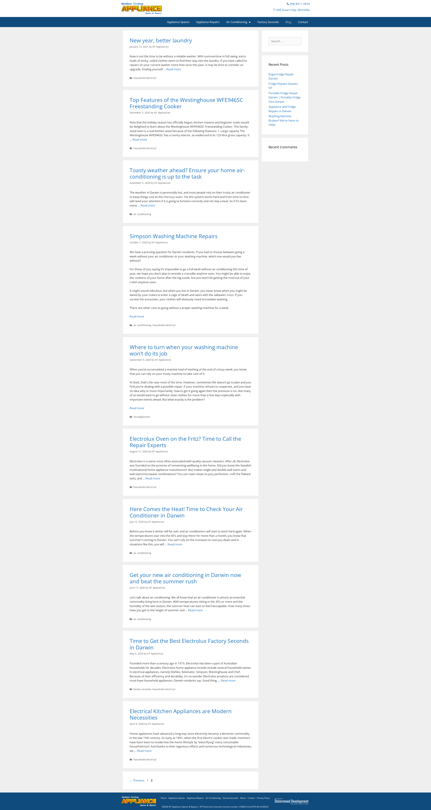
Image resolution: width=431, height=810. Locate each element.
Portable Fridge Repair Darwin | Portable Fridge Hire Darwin (285, 97)
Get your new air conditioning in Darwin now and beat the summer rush (185, 578)
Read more (173, 69)
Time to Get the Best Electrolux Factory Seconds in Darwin (189, 644)
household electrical (144, 78)
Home (164, 798)
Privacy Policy (263, 798)
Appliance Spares (178, 22)
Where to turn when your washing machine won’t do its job (184, 350)
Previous (137, 780)
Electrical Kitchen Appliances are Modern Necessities (181, 714)
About (243, 798)
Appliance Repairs (208, 22)
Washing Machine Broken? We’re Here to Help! (284, 120)
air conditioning (142, 214)
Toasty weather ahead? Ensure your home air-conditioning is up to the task (187, 173)
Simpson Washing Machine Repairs (174, 236)
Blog (288, 22)
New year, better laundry (161, 40)
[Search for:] (285, 41)
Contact (303, 22)
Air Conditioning (236, 22)
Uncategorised (141, 416)
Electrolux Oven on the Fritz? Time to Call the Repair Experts (185, 442)
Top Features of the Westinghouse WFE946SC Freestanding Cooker (186, 103)
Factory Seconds (268, 22)
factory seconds (142, 689)
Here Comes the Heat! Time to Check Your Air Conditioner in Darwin (186, 512)
